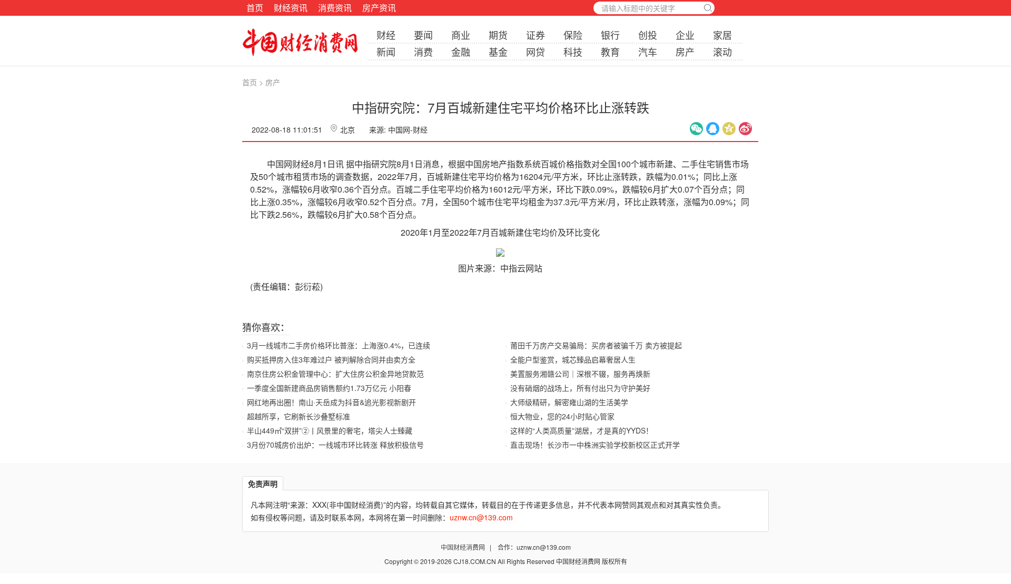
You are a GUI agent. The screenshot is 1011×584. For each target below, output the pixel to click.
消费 (423, 51)
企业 (685, 35)
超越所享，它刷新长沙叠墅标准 (298, 416)
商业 (460, 35)
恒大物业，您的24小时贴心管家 (562, 416)
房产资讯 (379, 8)
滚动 (722, 51)
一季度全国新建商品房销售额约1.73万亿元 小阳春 (329, 387)
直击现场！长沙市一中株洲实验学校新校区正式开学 (595, 444)
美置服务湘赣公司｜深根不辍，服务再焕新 (580, 373)
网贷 (535, 51)
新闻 (385, 51)
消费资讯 (335, 8)
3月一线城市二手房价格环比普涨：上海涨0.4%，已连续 (338, 345)
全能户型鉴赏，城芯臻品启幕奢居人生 (573, 359)
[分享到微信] (696, 128)
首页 (254, 8)
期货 (498, 35)
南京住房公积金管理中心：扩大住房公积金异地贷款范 (335, 373)
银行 (610, 35)
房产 (685, 51)
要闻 (423, 35)
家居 (722, 35)
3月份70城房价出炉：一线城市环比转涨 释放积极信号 (335, 444)
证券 (535, 35)
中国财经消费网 (464, 546)
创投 (647, 35)
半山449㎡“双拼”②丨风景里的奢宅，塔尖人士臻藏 (329, 430)
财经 (385, 35)
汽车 (647, 51)
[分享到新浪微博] (745, 128)
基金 (498, 51)
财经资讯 (291, 8)
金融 (460, 51)
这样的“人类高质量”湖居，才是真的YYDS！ (581, 430)
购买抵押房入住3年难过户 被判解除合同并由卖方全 (331, 359)
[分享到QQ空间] (729, 128)
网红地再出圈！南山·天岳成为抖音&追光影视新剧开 (331, 402)
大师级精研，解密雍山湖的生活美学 (569, 402)
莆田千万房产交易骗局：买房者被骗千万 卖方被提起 (596, 345)
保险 (572, 35)
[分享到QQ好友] (712, 128)
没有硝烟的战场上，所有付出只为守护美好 (580, 387)
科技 (572, 51)
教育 (610, 51)
